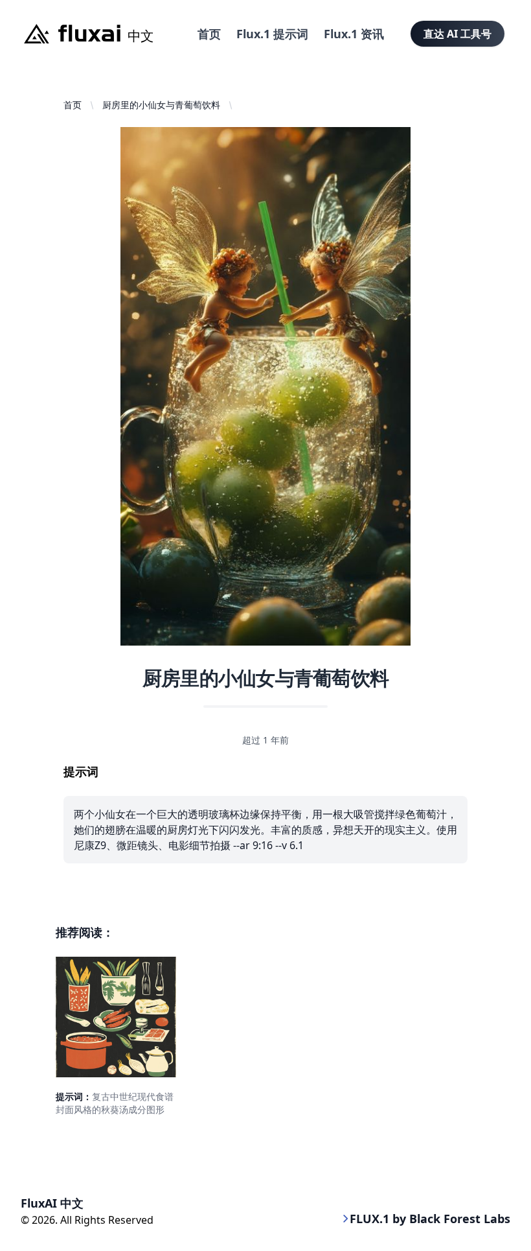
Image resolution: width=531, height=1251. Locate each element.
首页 (209, 33)
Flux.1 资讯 (354, 33)
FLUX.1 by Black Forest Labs (430, 1218)
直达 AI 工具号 (457, 34)
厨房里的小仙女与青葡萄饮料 (161, 105)
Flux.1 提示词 (272, 33)
